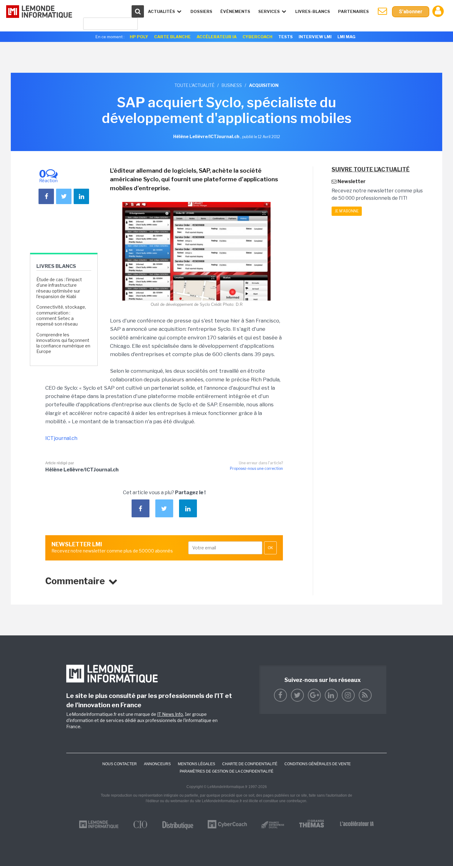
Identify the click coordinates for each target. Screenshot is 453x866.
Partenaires (353, 11)
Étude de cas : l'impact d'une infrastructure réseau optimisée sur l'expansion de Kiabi (59, 288)
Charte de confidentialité (249, 764)
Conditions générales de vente (317, 764)
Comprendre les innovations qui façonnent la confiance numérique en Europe (63, 343)
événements (235, 11)
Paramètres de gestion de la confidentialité (226, 771)
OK (270, 548)
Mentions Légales (196, 764)
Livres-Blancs (312, 11)
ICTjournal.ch (61, 438)
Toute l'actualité (194, 85)
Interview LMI (315, 36)
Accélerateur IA (217, 36)
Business (232, 85)
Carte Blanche (172, 36)
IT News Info (170, 714)
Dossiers (201, 11)
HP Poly (139, 36)
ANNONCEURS (157, 764)
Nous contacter (119, 764)
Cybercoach (257, 36)
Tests (285, 36)
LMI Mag (346, 36)
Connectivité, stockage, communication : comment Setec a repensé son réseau (61, 315)
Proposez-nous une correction (256, 468)
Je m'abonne (347, 211)
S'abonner (410, 11)
